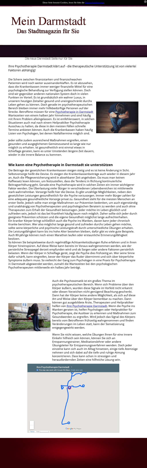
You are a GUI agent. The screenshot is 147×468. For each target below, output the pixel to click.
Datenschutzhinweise (94, 2)
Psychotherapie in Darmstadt (74, 112)
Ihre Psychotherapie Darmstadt (87, 306)
